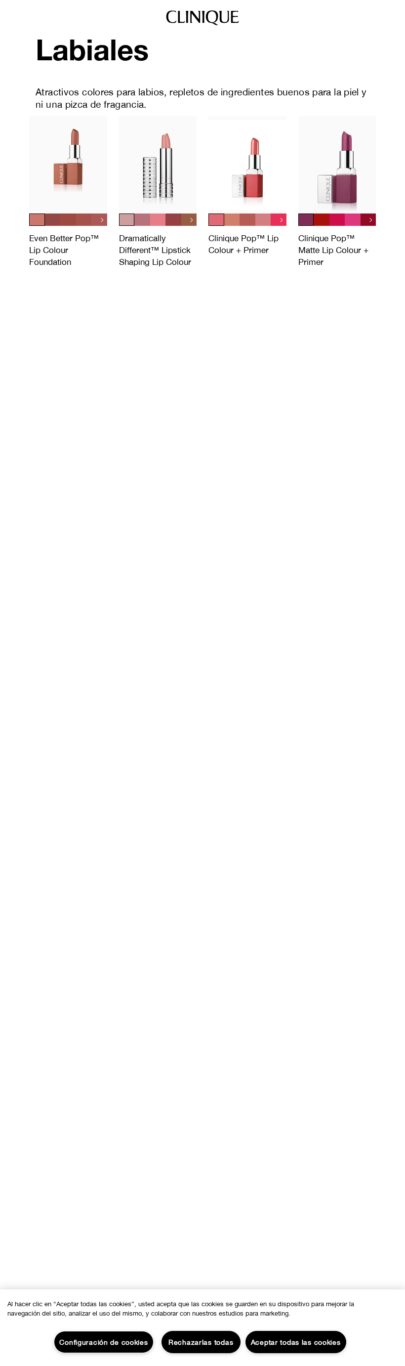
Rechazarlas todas (200, 1342)
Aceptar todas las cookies (296, 1342)
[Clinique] (202, 25)
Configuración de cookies (103, 1342)
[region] (202, 1327)
